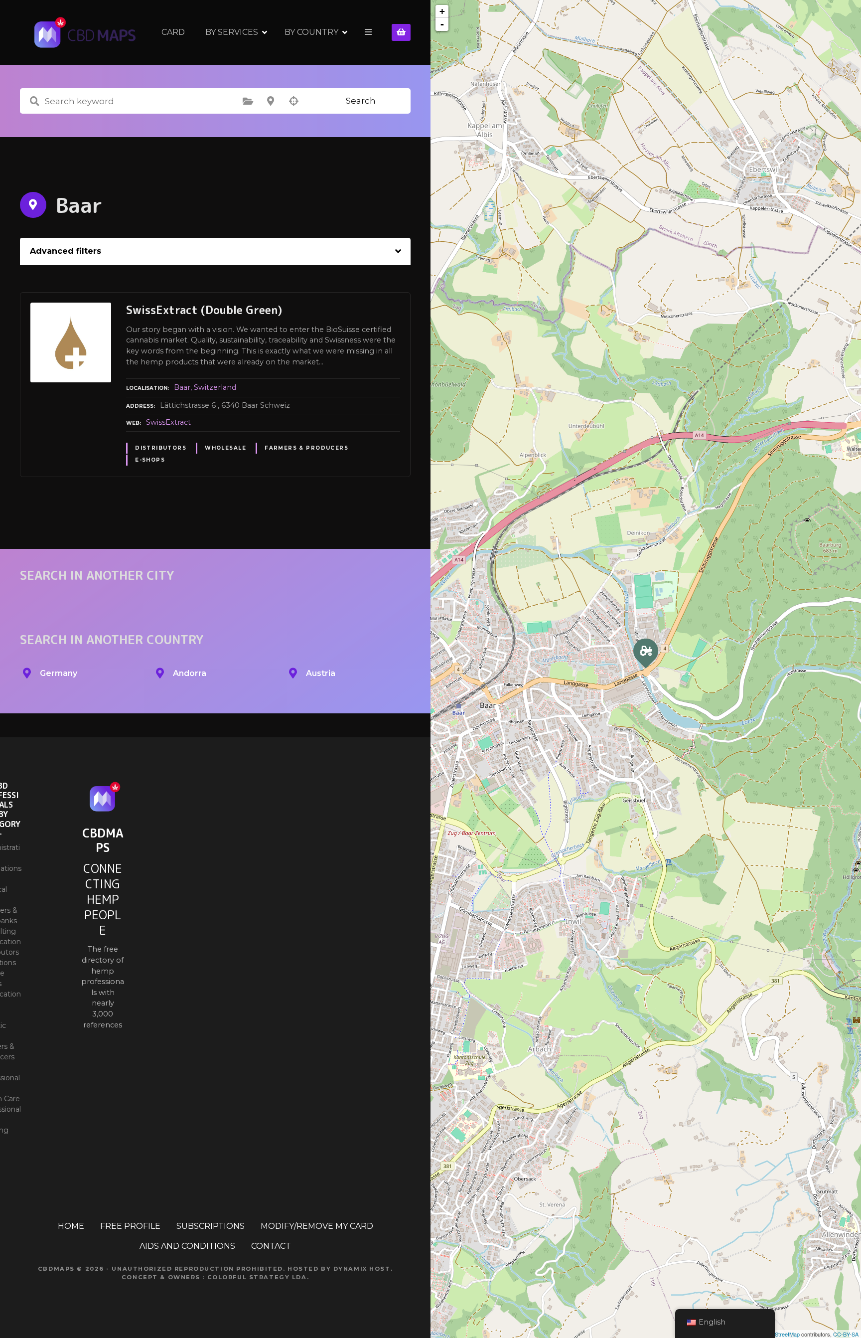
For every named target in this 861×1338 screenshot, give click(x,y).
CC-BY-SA (846, 1334)
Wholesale (225, 448)
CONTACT (271, 1246)
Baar (182, 387)
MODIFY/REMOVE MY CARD (317, 1226)
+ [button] (442, 11)
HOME (71, 1226)
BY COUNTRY (311, 32)
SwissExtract (168, 422)
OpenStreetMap (780, 1334)
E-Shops (150, 460)
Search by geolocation (293, 101)
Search (361, 101)
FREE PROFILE (130, 1226)
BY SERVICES (231, 32)
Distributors (160, 448)
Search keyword (34, 101)
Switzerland (215, 387)
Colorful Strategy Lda (257, 1277)
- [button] (442, 24)
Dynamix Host (362, 1268)
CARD (173, 32)
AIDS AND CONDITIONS (187, 1246)
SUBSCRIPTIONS (210, 1226)
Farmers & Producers (306, 448)
